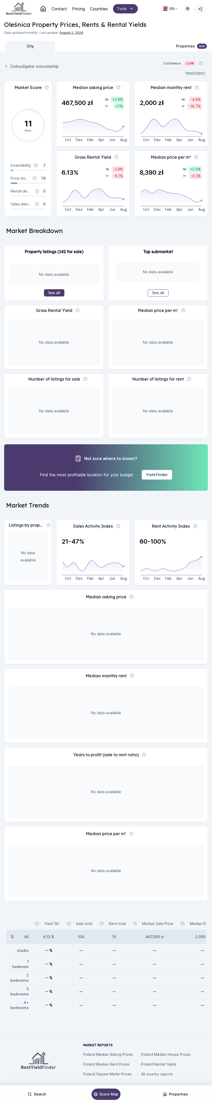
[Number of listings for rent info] (189, 379)
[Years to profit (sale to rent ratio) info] (144, 755)
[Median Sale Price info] (135, 924)
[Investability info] (36, 165)
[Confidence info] (201, 63)
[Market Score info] (47, 87)
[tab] (30, 46)
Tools (122, 8)
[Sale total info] (69, 924)
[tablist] (55, 46)
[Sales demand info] (37, 204)
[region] (106, 577)
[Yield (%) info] (37, 924)
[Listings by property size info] (49, 525)
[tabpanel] (106, 488)
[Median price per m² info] (196, 157)
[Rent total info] (102, 924)
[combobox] (170, 9)
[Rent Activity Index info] (195, 526)
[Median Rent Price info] (182, 924)
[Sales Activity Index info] (118, 526)
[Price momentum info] (35, 178)
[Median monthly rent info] (197, 87)
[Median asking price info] (118, 87)
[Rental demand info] (37, 191)
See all (54, 293)
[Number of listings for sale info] (85, 379)
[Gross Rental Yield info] (116, 157)
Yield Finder (157, 474)
